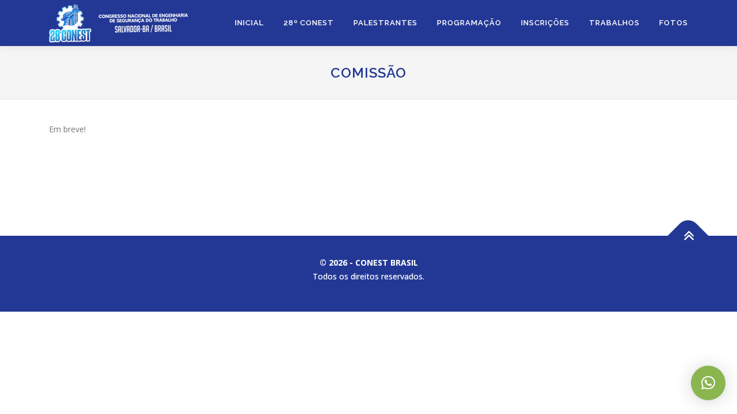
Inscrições (545, 22)
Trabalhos (614, 22)
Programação (469, 22)
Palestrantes (385, 22)
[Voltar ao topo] (688, 235)
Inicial (249, 22)
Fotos (673, 22)
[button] (708, 383)
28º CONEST (308, 22)
